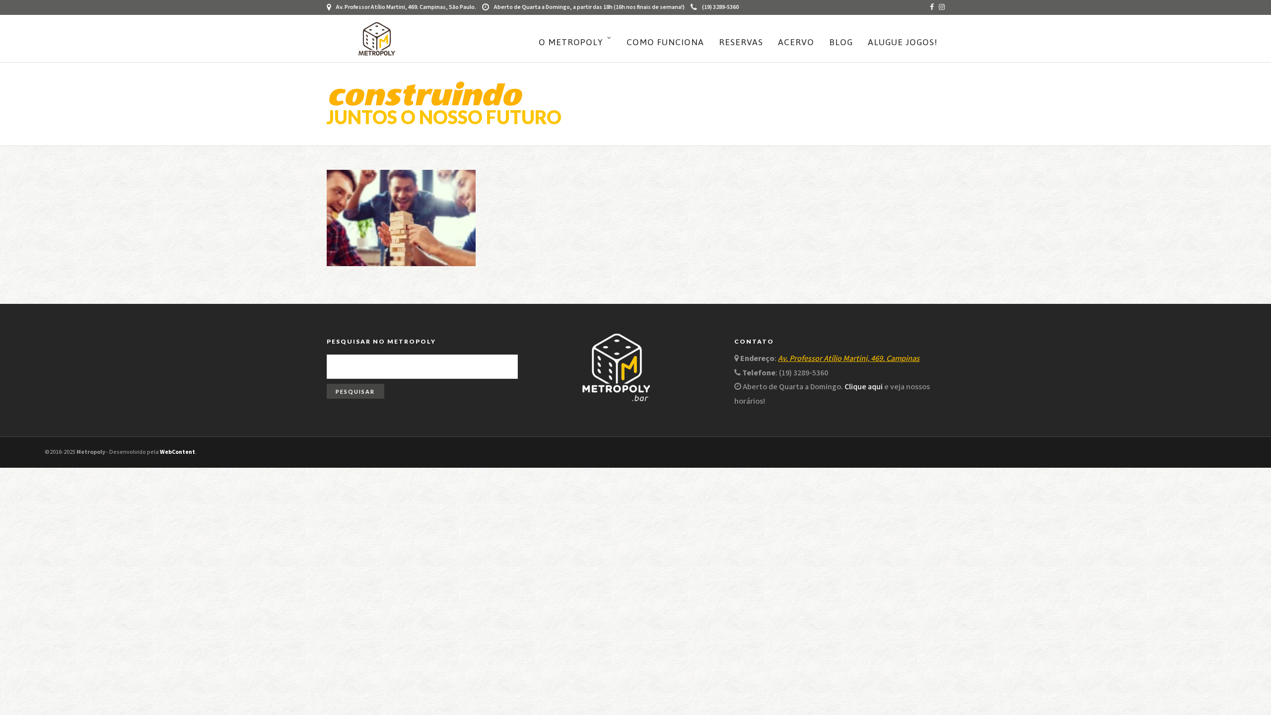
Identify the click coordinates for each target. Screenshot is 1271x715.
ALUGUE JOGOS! (902, 42)
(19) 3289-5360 (720, 7)
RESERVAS (741, 42)
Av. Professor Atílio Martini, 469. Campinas (848, 359)
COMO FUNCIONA (665, 42)
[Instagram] (942, 7)
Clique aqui (864, 387)
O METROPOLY (571, 42)
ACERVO (796, 42)
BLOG (841, 42)
